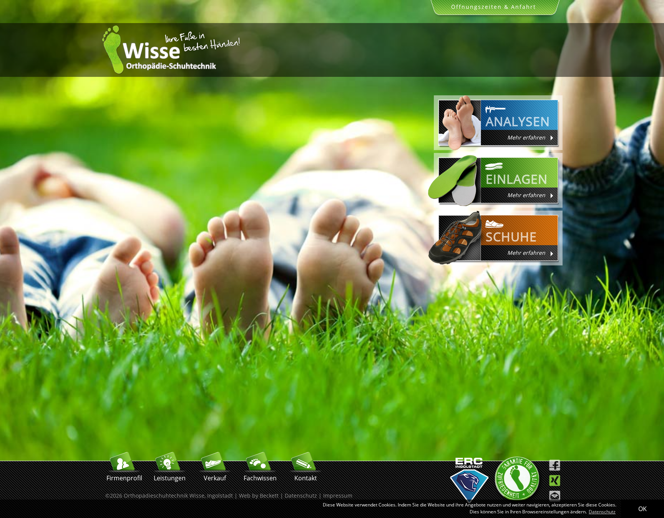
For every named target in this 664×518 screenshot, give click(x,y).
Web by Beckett (259, 495)
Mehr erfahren (526, 137)
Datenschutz (301, 495)
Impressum (337, 495)
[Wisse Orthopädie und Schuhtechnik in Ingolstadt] (170, 72)
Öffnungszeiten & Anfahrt (493, 6)
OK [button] (642, 509)
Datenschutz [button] (602, 511)
